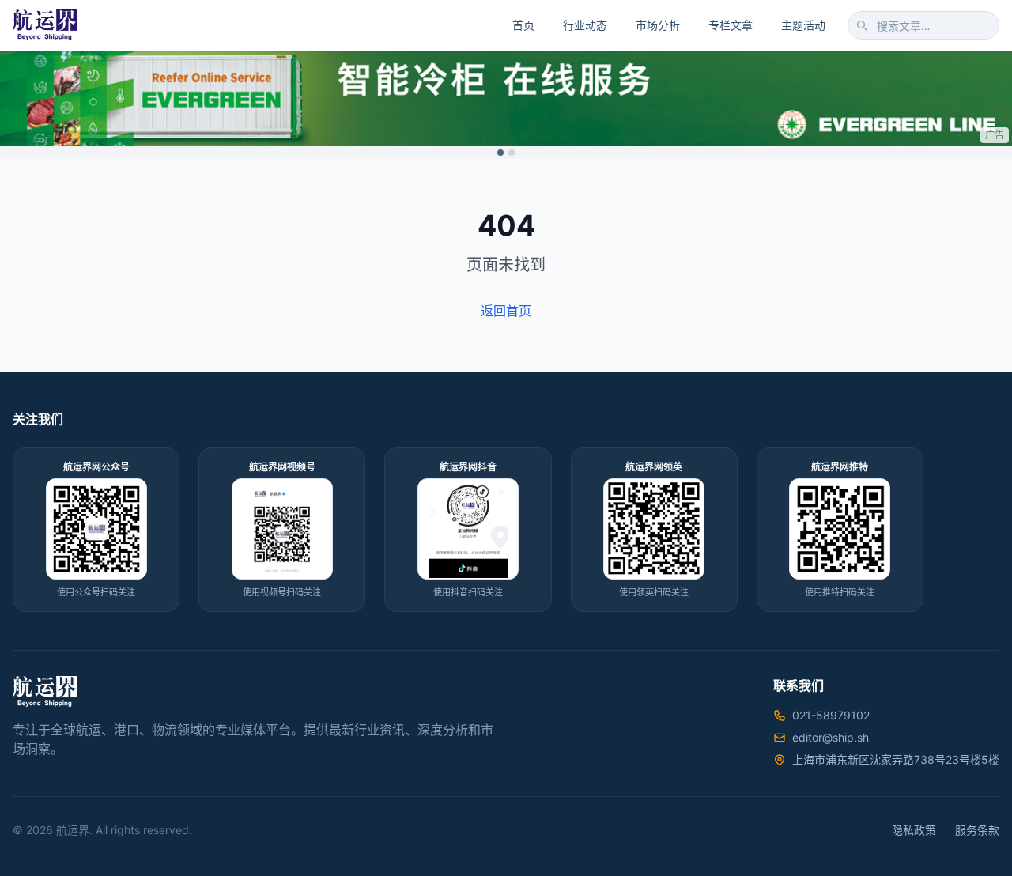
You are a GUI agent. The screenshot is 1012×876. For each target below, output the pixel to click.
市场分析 (658, 25)
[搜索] (861, 25)
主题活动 (803, 25)
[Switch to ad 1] (500, 152)
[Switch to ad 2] (511, 152)
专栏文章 (730, 25)
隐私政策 (914, 829)
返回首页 (506, 311)
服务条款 (977, 829)
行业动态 (585, 25)
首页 (523, 25)
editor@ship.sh (830, 737)
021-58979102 (831, 715)
